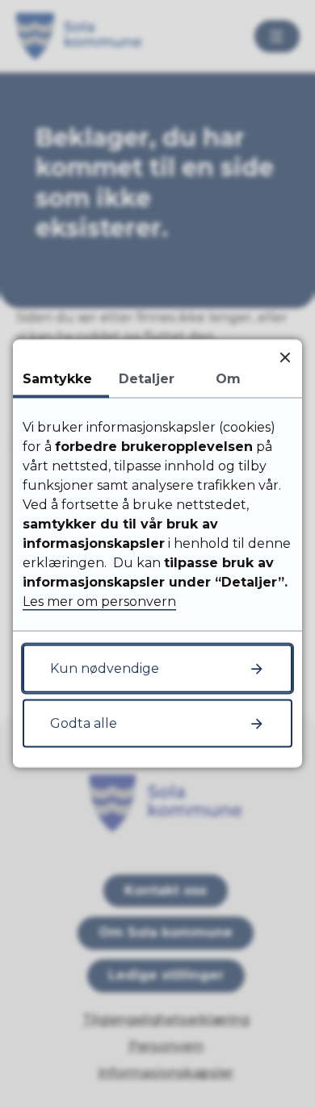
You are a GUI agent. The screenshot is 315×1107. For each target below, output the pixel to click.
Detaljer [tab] (146, 378)
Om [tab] (228, 378)
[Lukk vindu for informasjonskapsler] (284, 357)
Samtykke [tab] (57, 378)
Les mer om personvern (99, 601)
